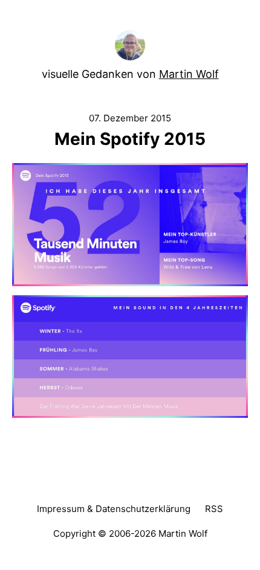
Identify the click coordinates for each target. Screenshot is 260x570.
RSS (214, 508)
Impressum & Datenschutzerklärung (113, 508)
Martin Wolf (189, 74)
